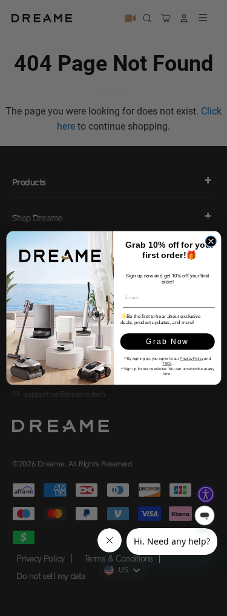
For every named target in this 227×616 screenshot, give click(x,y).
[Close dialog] (210, 241)
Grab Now (167, 341)
